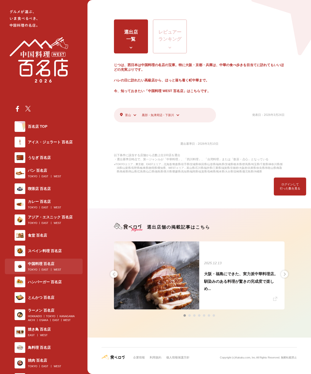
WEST (57, 176)
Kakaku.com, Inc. (245, 357)
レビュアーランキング (169, 35)
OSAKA (43, 320)
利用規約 (155, 357)
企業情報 (139, 357)
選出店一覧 (131, 35)
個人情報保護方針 (178, 357)
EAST (45, 176)
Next (284, 274)
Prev (114, 274)
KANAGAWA (67, 316)
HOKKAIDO (35, 316)
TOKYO (32, 176)
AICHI (31, 320)
